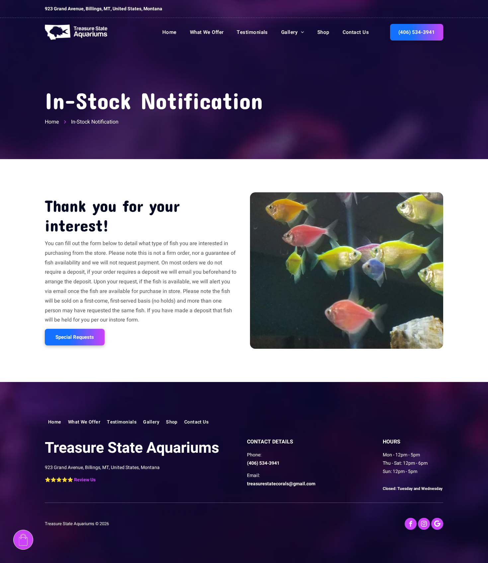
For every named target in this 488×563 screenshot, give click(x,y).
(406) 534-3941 (263, 463)
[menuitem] (163, 32)
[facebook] (411, 524)
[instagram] (424, 524)
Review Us (85, 479)
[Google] (437, 524)
